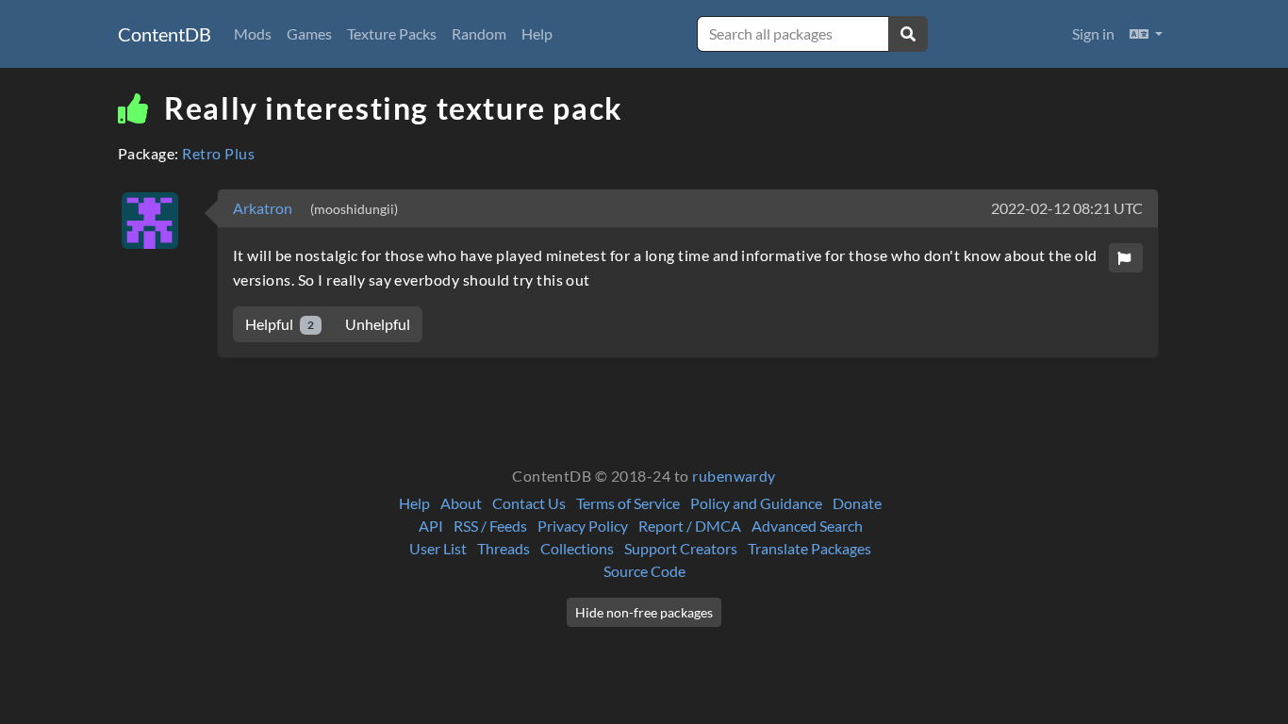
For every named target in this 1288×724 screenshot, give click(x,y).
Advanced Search (807, 526)
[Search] (908, 34)
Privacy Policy (582, 526)
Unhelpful (377, 324)
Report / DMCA (689, 526)
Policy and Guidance (756, 503)
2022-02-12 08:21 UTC (1067, 208)
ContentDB (164, 34)
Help (537, 33)
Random (479, 33)
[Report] (1126, 257)
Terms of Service (628, 503)
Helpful (279, 324)
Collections (577, 548)
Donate (857, 503)
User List (438, 548)
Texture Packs (392, 33)
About (461, 503)
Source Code (644, 571)
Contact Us (529, 503)
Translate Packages (809, 548)
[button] (1146, 34)
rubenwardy (734, 476)
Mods (253, 33)
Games (309, 33)
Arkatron (264, 208)
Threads (503, 548)
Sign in (1093, 33)
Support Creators (680, 548)
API (431, 526)
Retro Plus (218, 153)
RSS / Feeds (490, 526)
